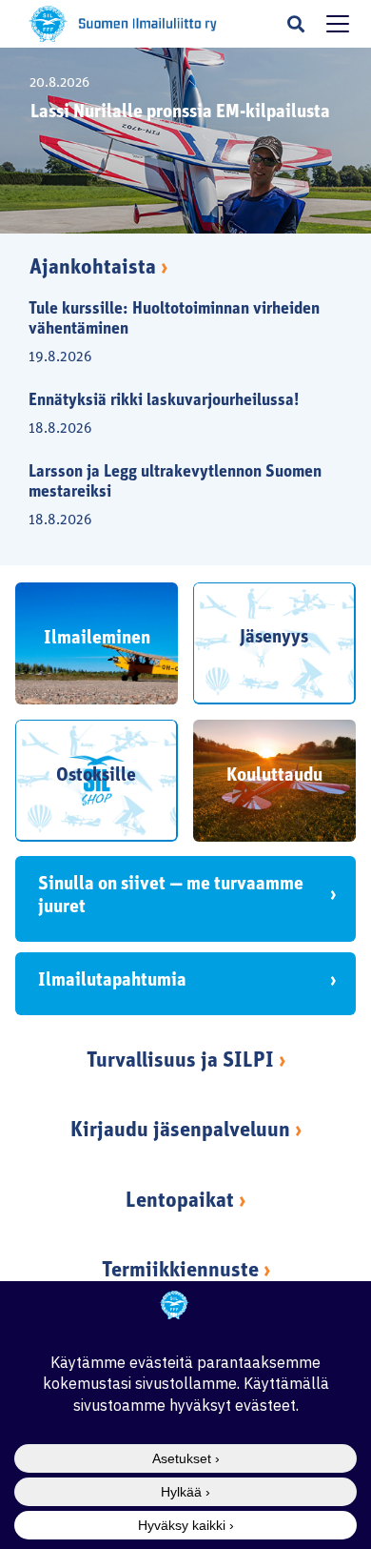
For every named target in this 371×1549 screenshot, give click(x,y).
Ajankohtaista (98, 268)
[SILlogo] (48, 24)
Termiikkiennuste (180, 1271)
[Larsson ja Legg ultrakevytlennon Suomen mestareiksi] (174, 494)
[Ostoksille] (96, 781)
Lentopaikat (180, 1202)
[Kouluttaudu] (274, 781)
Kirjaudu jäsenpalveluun (180, 1131)
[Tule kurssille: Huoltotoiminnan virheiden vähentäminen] (174, 331)
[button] (296, 23)
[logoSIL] (148, 24)
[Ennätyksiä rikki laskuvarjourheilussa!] (174, 412)
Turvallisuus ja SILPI (180, 1061)
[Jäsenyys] (274, 643)
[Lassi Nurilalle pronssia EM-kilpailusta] (185, 141)
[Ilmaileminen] (96, 643)
